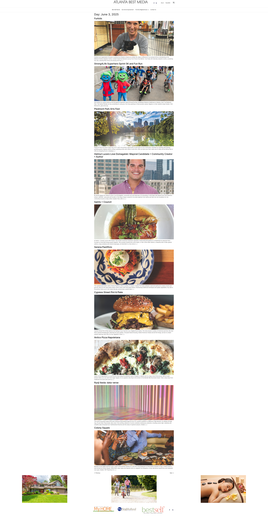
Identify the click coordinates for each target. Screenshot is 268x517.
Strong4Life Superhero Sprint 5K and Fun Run (118, 63)
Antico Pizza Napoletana (107, 337)
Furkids (98, 18)
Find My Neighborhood (141, 9)
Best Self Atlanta (116, 9)
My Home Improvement (128, 9)
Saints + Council (102, 202)
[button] (174, 2)
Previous (97, 473)
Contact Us (153, 9)
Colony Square (102, 427)
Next (172, 473)
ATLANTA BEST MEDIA (131, 2)
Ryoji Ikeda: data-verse (106, 382)
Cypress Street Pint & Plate (108, 292)
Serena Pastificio (103, 247)
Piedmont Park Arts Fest (107, 109)
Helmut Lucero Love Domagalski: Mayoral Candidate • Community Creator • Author (133, 155)
